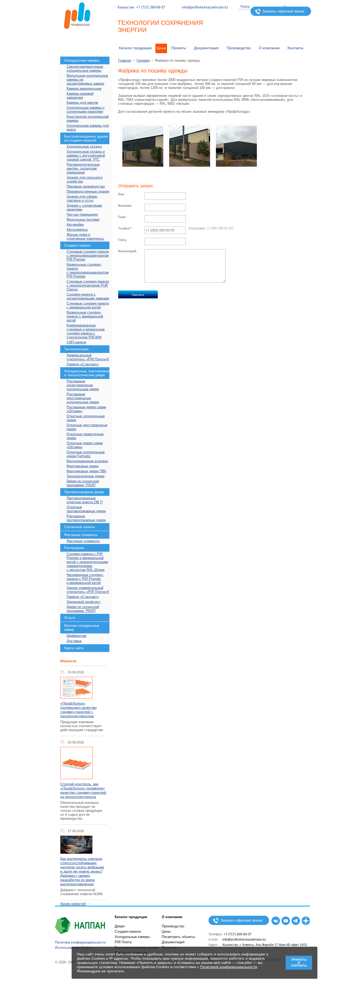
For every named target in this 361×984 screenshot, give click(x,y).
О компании (269, 48)
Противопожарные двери (84, 492)
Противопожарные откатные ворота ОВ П (85, 500)
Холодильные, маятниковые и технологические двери (86, 373)
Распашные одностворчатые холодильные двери (83, 385)
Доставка (74, 641)
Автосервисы (77, 230)
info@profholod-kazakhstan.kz (205, 7)
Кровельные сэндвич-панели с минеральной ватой (85, 316)
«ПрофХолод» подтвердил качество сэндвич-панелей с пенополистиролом (78, 709)
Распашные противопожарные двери (86, 518)
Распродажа (74, 548)
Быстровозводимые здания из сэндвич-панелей (86, 138)
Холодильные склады (84, 146)
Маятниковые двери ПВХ (87, 471)
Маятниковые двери (83, 466)
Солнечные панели (79, 527)
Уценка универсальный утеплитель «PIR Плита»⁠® (88, 590)
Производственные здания (88, 191)
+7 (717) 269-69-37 (150, 7)
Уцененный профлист (84, 602)
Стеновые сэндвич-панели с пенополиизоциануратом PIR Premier (88, 255)
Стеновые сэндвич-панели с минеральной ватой (88, 305)
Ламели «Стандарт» (83, 364)
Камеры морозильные (84, 88)
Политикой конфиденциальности (228, 967)
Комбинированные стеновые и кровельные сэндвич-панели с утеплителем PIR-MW (86, 331)
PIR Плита (123, 942)
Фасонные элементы (80, 535)
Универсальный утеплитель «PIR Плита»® (88, 357)
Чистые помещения (82, 214)
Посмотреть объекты (178, 937)
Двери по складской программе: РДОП (83, 483)
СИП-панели (76, 342)
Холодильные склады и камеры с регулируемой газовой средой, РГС (86, 155)
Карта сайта (74, 648)
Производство (239, 48)
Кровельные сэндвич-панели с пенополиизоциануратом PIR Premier (88, 270)
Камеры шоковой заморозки (80, 95)
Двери (119, 926)
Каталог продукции (135, 48)
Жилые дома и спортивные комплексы (85, 237)
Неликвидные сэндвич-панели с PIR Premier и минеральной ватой (85, 579)
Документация (173, 942)
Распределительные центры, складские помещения (83, 168)
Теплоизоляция (76, 349)
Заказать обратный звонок (283, 11)
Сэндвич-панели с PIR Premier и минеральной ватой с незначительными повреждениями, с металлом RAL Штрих (87, 562)
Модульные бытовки (83, 219)
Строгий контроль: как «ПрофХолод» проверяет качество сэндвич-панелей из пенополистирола (83, 790)
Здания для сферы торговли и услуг (82, 198)
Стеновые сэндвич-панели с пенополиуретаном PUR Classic (88, 285)
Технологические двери (85, 476)
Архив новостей (73, 904)
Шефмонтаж (76, 636)
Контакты (295, 48)
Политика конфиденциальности (80, 942)
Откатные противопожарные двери (86, 509)
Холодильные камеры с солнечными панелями (86, 110)
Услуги (69, 618)
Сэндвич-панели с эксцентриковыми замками (88, 296)
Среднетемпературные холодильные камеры (85, 68)
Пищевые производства (86, 186)
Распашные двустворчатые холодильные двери (83, 398)
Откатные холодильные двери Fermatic (86, 454)
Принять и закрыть (299, 962)
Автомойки (75, 224)
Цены (161, 48)
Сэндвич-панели (77, 245)
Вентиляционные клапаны (87, 461)
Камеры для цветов (82, 103)
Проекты (178, 48)
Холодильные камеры (81, 60)
